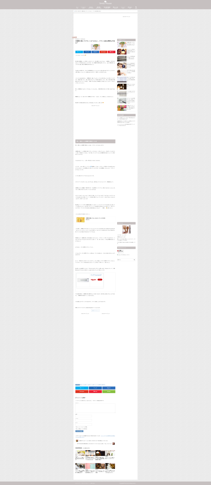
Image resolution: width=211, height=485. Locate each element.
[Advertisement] (95, 26)
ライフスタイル (83, 7)
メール (76, 418)
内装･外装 (90, 7)
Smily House (127, 483)
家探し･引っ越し (115, 7)
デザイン (90, 384)
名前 (76, 414)
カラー (87, 384)
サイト (76, 422)
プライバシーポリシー (85, 483)
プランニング (96, 384)
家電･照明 (98, 7)
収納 (100, 384)
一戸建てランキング (120, 252)
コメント (76, 402)
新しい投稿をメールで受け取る (81, 428)
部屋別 (104, 384)
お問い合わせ (130, 7)
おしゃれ (82, 384)
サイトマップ (123, 7)
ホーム (77, 7)
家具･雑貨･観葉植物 (107, 7)
